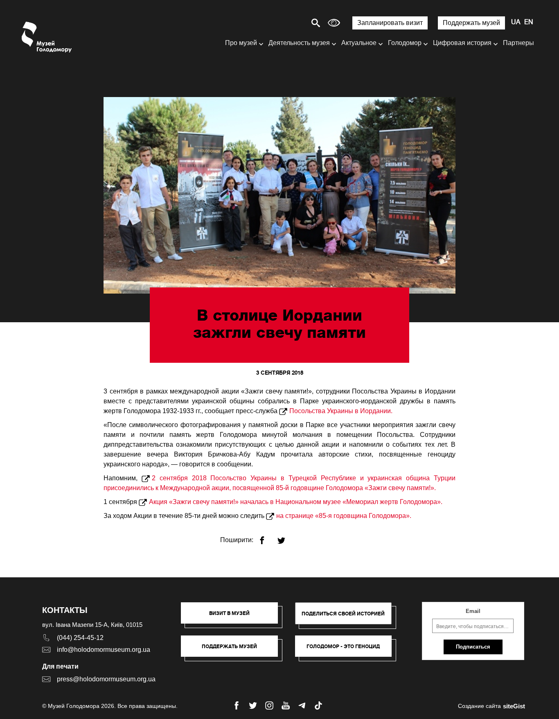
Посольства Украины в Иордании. (340, 410)
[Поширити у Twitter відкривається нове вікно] (286, 537)
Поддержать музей (471, 22)
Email (473, 611)
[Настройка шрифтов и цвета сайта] (334, 23)
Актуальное (358, 42)
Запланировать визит (390, 22)
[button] (233, 617)
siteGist (514, 706)
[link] (233, 650)
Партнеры (518, 42)
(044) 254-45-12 (80, 637)
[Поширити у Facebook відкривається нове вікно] (267, 537)
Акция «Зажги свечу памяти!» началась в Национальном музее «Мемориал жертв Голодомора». (295, 501)
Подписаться (473, 647)
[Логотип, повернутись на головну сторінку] (47, 37)
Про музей (241, 42)
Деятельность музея (299, 42)
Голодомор (405, 42)
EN (528, 22)
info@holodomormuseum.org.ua (103, 649)
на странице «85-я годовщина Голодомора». (343, 515)
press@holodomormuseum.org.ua (106, 679)
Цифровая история (462, 42)
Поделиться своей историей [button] (343, 613)
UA (515, 22)
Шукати (287, 23)
